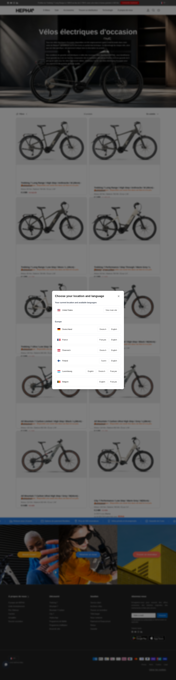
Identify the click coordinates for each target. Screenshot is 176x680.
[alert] (88, 340)
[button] (112, 359)
